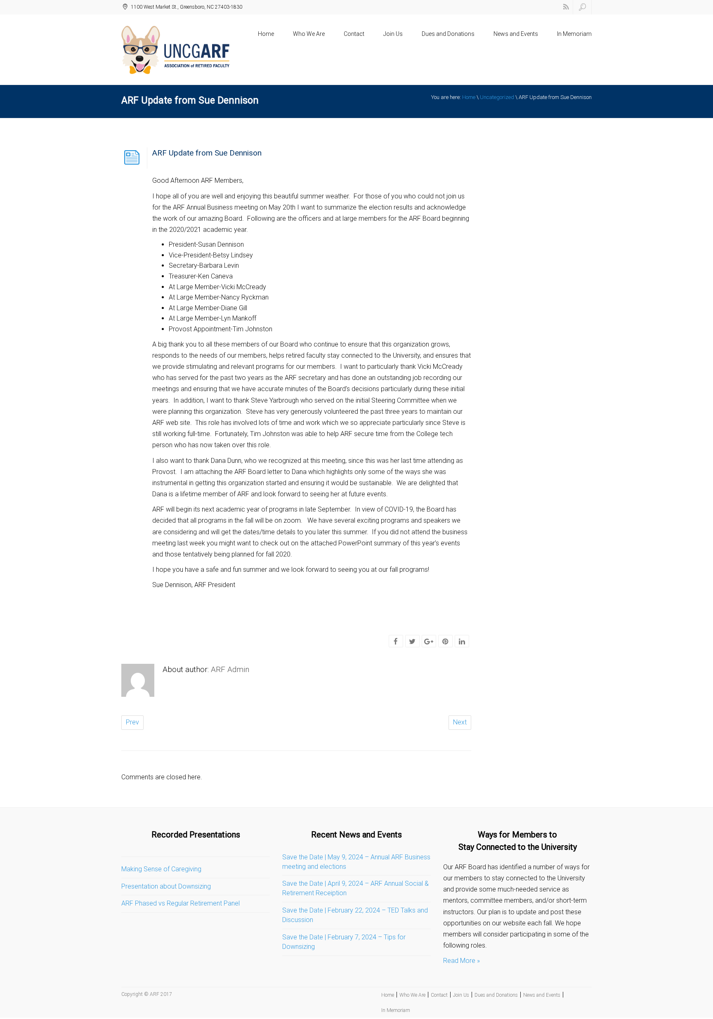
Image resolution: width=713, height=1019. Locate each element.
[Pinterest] (445, 641)
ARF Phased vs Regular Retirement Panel (180, 903)
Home (266, 34)
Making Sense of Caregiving (161, 869)
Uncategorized (497, 97)
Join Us (393, 34)
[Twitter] (412, 641)
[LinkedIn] (462, 641)
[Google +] (428, 641)
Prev (132, 722)
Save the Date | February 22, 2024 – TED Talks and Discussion (355, 915)
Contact (354, 34)
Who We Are (309, 34)
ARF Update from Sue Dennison (207, 153)
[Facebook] (396, 641)
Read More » (461, 961)
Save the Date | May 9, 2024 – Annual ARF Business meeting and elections (356, 861)
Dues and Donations (448, 34)
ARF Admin (230, 669)
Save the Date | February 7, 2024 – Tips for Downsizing (344, 942)
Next (460, 722)
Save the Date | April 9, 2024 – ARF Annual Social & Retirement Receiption (355, 888)
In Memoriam (574, 34)
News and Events (515, 34)
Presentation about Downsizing (166, 886)
